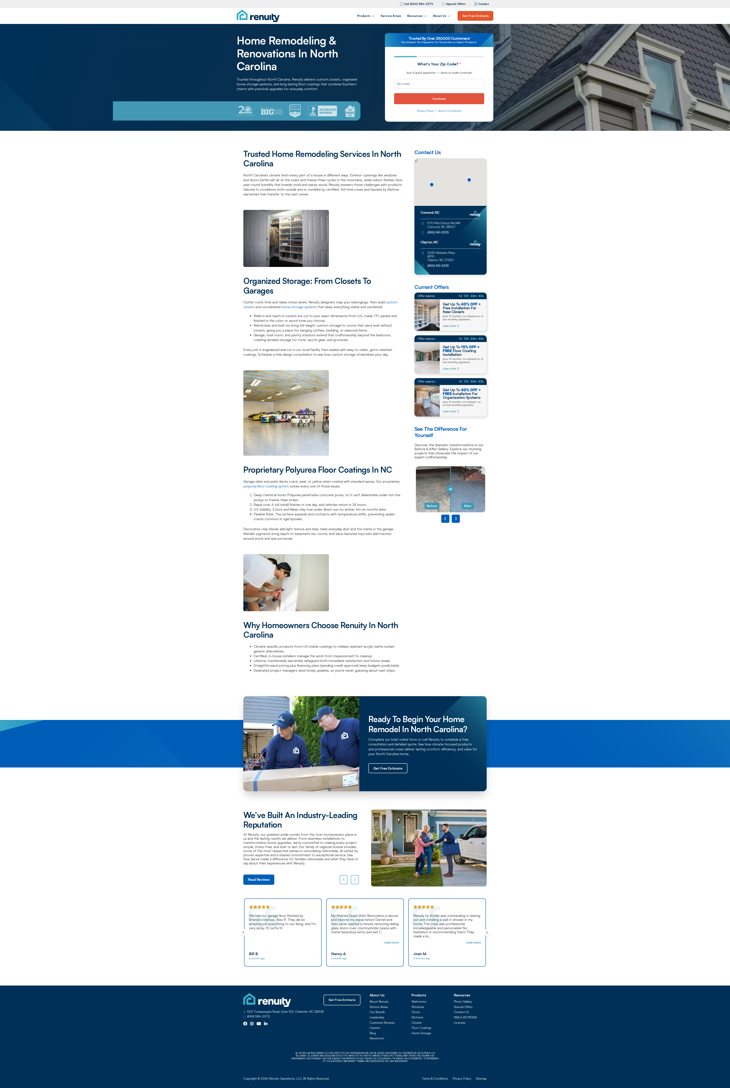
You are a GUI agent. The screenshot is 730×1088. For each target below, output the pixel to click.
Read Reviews (259, 879)
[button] (432, 185)
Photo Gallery (463, 1001)
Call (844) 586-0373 (418, 4)
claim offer (449, 325)
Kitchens (417, 1017)
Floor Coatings (421, 1028)
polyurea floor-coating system (266, 486)
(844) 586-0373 (258, 1016)
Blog (373, 1033)
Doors (416, 1012)
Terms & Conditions (450, 110)
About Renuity (379, 1001)
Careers (483, 4)
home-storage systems (299, 307)
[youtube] (259, 1024)
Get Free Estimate (475, 16)
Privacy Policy (425, 110)
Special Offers (455, 4)
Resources (415, 16)
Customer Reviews (382, 1023)
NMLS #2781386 (465, 1017)
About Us (439, 16)
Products (363, 16)
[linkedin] (265, 1024)
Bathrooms (419, 1001)
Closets (417, 1023)
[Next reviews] (355, 879)
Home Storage (421, 1033)
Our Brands (377, 1012)
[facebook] (245, 1024)
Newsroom (377, 1038)
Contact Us (461, 1012)
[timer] (450, 296)
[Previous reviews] (344, 879)
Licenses (460, 1023)
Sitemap (481, 1078)
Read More (309, 942)
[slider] (450, 489)
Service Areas (391, 16)
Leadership (377, 1017)
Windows (418, 1007)
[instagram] (252, 1024)
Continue (439, 99)
